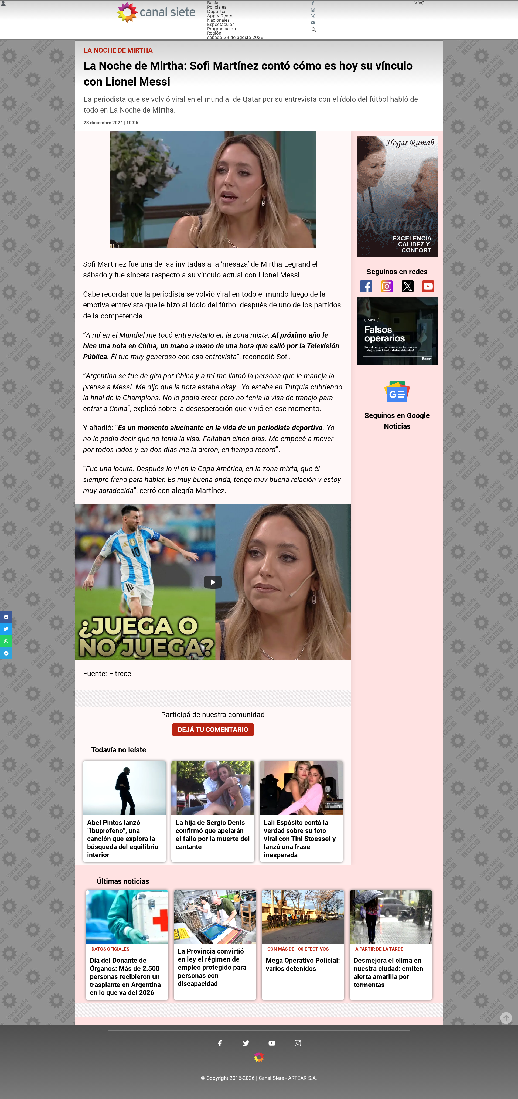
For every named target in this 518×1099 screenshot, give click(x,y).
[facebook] (366, 286)
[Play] (213, 582)
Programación (221, 28)
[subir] (506, 1018)
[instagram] (386, 286)
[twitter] (407, 286)
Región (214, 33)
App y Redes (220, 15)
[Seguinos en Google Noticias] (397, 392)
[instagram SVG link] (313, 10)
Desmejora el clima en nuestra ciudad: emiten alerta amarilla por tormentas (388, 972)
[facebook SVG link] (313, 4)
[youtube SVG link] (313, 23)
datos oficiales (110, 949)
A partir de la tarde (379, 949)
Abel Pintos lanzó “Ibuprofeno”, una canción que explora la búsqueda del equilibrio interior (122, 839)
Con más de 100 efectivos (298, 949)
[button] (6, 617)
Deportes (216, 11)
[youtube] (428, 286)
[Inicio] (155, 12)
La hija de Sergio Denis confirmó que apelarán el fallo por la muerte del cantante (213, 835)
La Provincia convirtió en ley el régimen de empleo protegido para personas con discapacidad (212, 967)
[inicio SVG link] (259, 1058)
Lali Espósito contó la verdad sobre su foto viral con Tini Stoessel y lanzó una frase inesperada (300, 839)
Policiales (216, 7)
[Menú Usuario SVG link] (3, 5)
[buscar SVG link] (314, 30)
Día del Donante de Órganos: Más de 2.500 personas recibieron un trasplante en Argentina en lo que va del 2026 (125, 976)
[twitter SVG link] (313, 16)
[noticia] (124, 788)
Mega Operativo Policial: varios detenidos (303, 964)
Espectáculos (220, 24)
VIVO (419, 2)
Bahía (212, 2)
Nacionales (218, 20)
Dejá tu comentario (213, 730)
